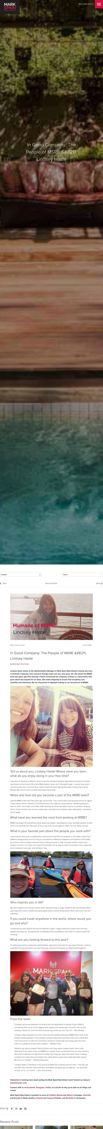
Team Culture (19, 645)
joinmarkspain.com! (18, 1083)
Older (4, 583)
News (12, 645)
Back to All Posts (51, 583)
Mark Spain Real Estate (21, 664)
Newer (98, 583)
